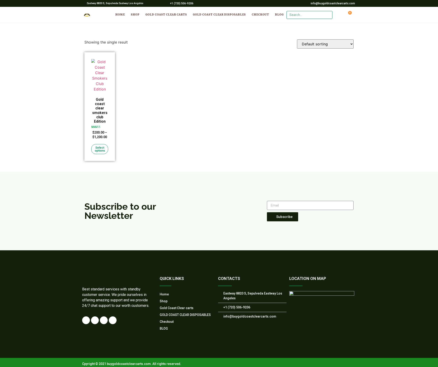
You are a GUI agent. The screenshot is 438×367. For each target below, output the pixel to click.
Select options (100, 149)
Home (120, 14)
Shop (135, 14)
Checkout (260, 14)
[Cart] (348, 15)
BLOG (279, 14)
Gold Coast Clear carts (166, 14)
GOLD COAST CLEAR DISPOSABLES (219, 14)
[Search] (328, 15)
